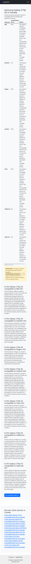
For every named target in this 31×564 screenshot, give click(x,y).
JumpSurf (6, 2)
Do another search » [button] (12, 495)
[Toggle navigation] (28, 2)
